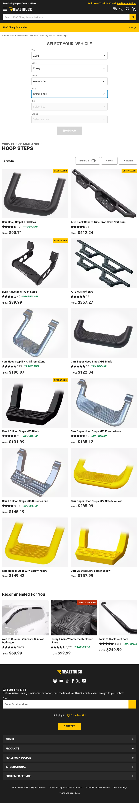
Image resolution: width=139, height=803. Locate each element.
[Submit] (132, 704)
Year (34, 50)
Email (6, 698)
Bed (33, 101)
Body (34, 88)
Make (34, 63)
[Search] (133, 17)
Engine (35, 114)
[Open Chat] (115, 9)
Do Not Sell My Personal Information (65, 787)
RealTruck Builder (126, 3)
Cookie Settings (120, 787)
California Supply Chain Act (97, 787)
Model (34, 75)
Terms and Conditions (69, 793)
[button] (69, 739)
